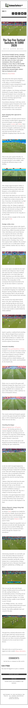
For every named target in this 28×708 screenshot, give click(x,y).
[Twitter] (16, 13)
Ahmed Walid (14, 48)
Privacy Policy (14, 697)
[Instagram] (19, 13)
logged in (11, 669)
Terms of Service (14, 698)
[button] (4, 11)
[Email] (22, 13)
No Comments (21, 48)
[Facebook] (13, 13)
